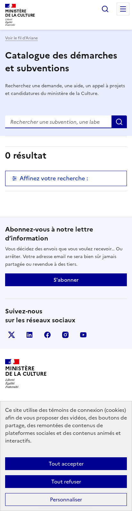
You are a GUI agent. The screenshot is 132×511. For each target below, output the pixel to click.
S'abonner (66, 280)
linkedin (29, 334)
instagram (65, 334)
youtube (83, 334)
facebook (47, 334)
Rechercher (105, 9)
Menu (123, 9)
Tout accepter (66, 464)
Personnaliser (66, 499)
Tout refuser (66, 481)
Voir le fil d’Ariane (21, 38)
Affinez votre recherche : (54, 178)
